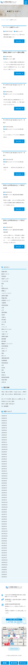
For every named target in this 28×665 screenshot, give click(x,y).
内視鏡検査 (4, 360)
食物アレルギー (19, 31)
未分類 (3, 367)
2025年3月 (4, 437)
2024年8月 (4, 454)
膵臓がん (4, 290)
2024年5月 (4, 461)
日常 (3, 365)
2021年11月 (4, 533)
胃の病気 (4, 319)
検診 (3, 370)
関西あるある (5, 288)
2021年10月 (4, 536)
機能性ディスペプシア (7, 343)
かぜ (3, 310)
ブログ (7, 19)
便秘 (3, 353)
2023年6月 (4, 488)
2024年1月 (4, 471)
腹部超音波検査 (5, 377)
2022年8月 (4, 512)
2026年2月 (4, 420)
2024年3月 (4, 466)
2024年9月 (4, 451)
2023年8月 (4, 483)
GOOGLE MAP (14, 648)
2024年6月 (4, 459)
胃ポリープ (4, 348)
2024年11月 (4, 447)
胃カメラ (4, 355)
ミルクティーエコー (6, 293)
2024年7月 (4, 456)
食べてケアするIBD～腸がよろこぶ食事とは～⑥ (13, 399)
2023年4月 (4, 492)
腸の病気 (17, 194)
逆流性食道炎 (5, 305)
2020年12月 (4, 560)
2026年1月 (4, 423)
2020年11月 (4, 562)
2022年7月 (4, 514)
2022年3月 (4, 524)
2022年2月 (4, 526)
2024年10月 (4, 449)
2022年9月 (4, 509)
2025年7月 (4, 427)
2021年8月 (4, 540)
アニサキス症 (16, 94)
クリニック (4, 326)
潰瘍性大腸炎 (5, 336)
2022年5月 (4, 519)
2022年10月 (4, 507)
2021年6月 (4, 545)
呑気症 (3, 314)
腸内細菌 (4, 338)
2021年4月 (4, 550)
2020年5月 (4, 576)
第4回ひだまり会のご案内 (8, 401)
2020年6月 (4, 574)
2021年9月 (4, 538)
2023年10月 (4, 478)
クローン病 (4, 331)
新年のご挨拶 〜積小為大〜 (8, 403)
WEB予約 (14, 663)
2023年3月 (4, 495)
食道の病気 (4, 379)
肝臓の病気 (4, 271)
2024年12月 (4, 444)
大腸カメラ (4, 351)
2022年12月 (4, 502)
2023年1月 (4, 500)
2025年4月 (4, 435)
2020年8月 (4, 569)
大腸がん (4, 317)
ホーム (3, 19)
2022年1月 (4, 528)
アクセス (24, 663)
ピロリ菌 (4, 322)
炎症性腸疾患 (5, 346)
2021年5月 (4, 548)
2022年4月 (4, 521)
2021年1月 (4, 557)
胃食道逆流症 (5, 363)
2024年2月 (4, 468)
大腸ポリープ (5, 334)
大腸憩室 (4, 302)
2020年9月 (4, 567)
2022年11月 (4, 504)
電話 (5, 663)
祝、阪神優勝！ (5, 406)
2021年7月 (4, 543)
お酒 (3, 307)
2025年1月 (4, 442)
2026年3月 (4, 418)
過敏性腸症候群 (5, 358)
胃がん (3, 324)
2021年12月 (4, 531)
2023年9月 (4, 480)
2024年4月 (4, 464)
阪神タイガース (5, 274)
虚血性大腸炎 (5, 295)
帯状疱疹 (4, 276)
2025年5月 (4, 432)
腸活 (14, 59)
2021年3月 (4, 552)
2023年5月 (4, 490)
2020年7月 (4, 572)
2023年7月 (4, 485)
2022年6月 (4, 516)
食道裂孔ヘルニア (6, 300)
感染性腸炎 (4, 312)
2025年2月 (4, 439)
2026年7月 (4, 415)
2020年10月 (4, 564)
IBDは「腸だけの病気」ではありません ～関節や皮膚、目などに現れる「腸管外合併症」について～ (14, 394)
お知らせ (4, 382)
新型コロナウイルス (6, 329)
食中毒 (3, 372)
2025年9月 (4, 425)
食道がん (4, 375)
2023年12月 (4, 473)
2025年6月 (4, 430)
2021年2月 (4, 555)
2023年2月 (4, 497)
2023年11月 (4, 476)
